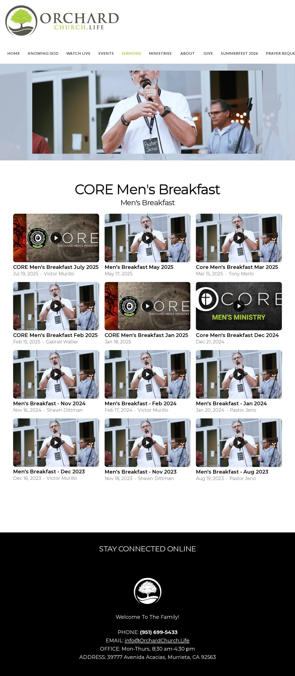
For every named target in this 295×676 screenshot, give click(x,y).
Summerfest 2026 (239, 53)
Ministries (161, 53)
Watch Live (78, 53)
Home (13, 53)
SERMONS (131, 53)
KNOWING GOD (43, 53)
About (188, 53)
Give (208, 53)
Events (106, 53)
